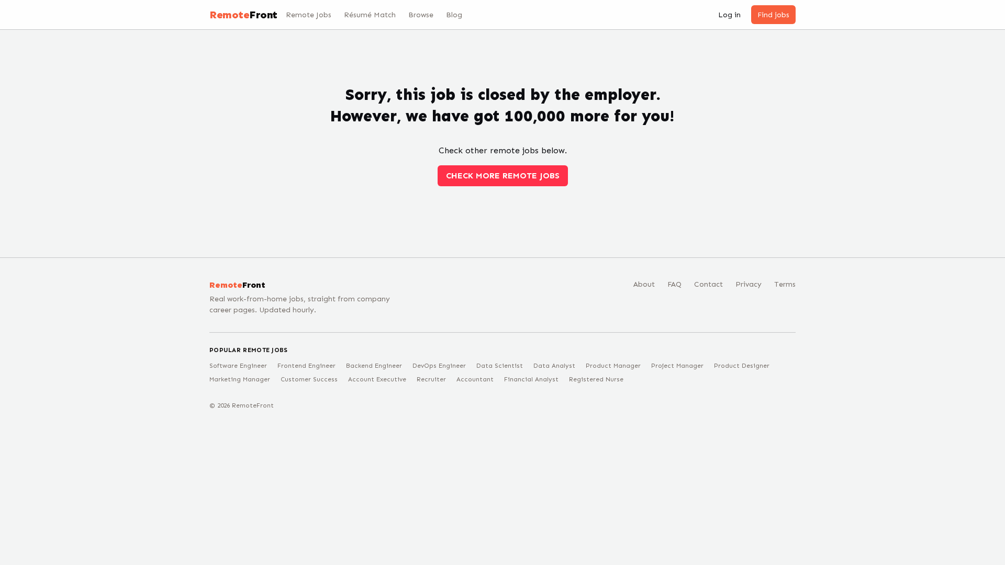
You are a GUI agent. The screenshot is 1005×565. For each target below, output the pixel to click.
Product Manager (613, 365)
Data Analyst (554, 365)
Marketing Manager (239, 379)
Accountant (475, 379)
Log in (729, 14)
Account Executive (377, 379)
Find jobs (773, 14)
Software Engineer (238, 365)
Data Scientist (499, 365)
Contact (708, 284)
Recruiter (431, 379)
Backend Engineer (374, 365)
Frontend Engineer (306, 365)
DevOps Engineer (439, 365)
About (644, 284)
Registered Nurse (596, 379)
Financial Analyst (531, 379)
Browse (420, 14)
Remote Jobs (308, 14)
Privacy (748, 284)
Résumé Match (370, 14)
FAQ (674, 284)
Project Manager (677, 365)
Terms (785, 284)
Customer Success (309, 379)
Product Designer (741, 365)
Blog (454, 14)
